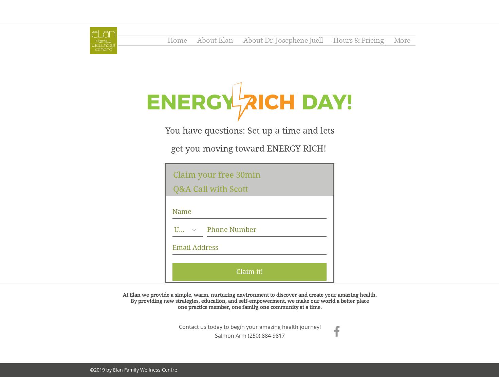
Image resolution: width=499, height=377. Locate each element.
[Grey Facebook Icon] (337, 331)
